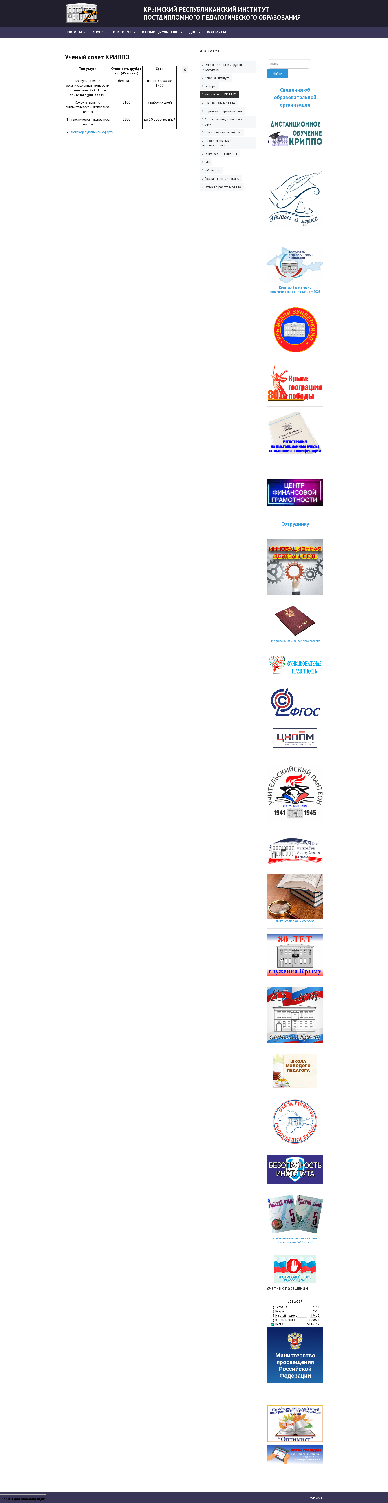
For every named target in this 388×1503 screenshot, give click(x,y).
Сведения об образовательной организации (295, 97)
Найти (277, 73)
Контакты (216, 32)
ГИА (207, 162)
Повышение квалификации (223, 132)
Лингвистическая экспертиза (295, 921)
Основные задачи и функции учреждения (223, 67)
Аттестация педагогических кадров (222, 121)
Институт (122, 32)
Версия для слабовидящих (23, 1498)
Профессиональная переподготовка (216, 143)
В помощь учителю (160, 32)
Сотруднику (295, 523)
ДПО (192, 32)
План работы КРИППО (220, 103)
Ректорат (211, 86)
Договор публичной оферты (92, 132)
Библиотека (212, 170)
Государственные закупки (222, 179)
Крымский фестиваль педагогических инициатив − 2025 (295, 290)
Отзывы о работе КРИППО (223, 187)
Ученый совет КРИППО (220, 94)
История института (217, 78)
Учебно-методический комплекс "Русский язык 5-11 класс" (295, 1240)
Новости (73, 32)
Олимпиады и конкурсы (221, 154)
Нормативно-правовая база (224, 111)
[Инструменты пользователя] (185, 69)
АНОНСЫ (99, 32)
